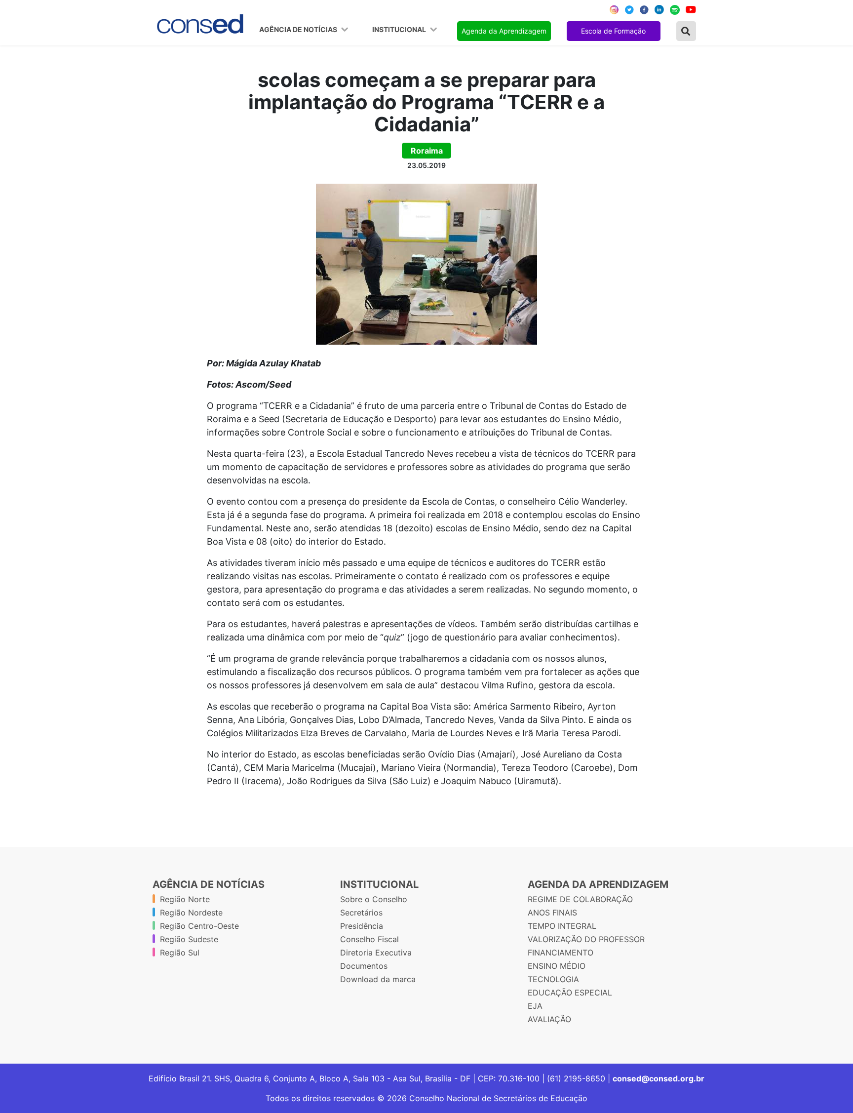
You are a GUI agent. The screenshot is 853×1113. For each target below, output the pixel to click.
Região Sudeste (189, 939)
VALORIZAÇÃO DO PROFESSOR (586, 939)
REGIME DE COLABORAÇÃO (580, 899)
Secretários (361, 912)
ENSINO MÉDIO (556, 966)
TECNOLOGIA (553, 979)
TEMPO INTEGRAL (562, 926)
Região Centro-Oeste (199, 926)
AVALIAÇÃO (549, 1019)
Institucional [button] (399, 30)
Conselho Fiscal (369, 939)
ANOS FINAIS (552, 912)
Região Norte (185, 899)
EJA (535, 1006)
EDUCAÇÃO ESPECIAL (570, 992)
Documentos (364, 966)
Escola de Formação (613, 31)
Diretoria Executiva (376, 952)
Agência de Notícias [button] (299, 30)
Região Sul (179, 952)
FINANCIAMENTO (560, 952)
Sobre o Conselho (373, 899)
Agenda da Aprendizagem (504, 31)
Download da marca (378, 979)
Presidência (361, 926)
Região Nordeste (191, 912)
